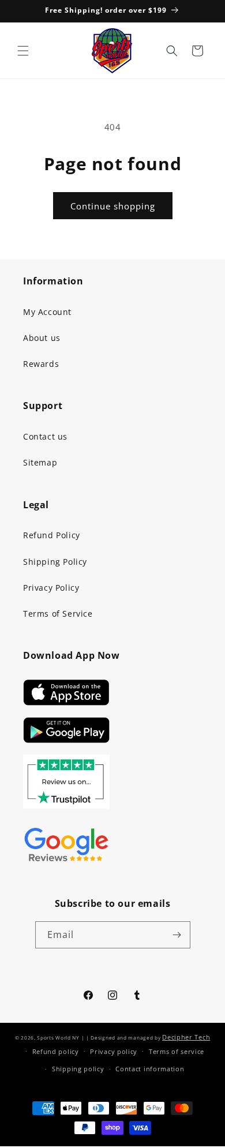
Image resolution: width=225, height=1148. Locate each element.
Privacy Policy (51, 587)
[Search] (172, 50)
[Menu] (23, 50)
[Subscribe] (177, 934)
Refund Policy (51, 535)
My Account (47, 311)
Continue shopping (112, 206)
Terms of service (176, 1051)
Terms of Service (58, 613)
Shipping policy (78, 1068)
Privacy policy (113, 1051)
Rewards (41, 363)
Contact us (45, 436)
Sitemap (40, 462)
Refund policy (55, 1051)
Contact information (149, 1068)
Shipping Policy (55, 561)
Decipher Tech (186, 1037)
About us (42, 337)
